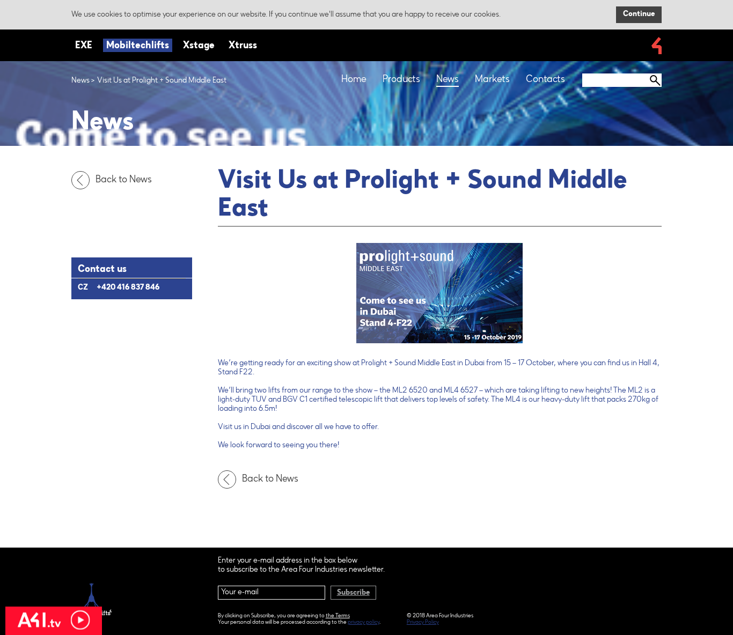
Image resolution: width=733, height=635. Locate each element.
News (80, 81)
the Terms (338, 616)
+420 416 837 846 (128, 288)
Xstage (199, 46)
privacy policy (363, 622)
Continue (639, 14)
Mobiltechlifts (137, 46)
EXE (83, 46)
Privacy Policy (423, 622)
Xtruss (243, 46)
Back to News (124, 180)
